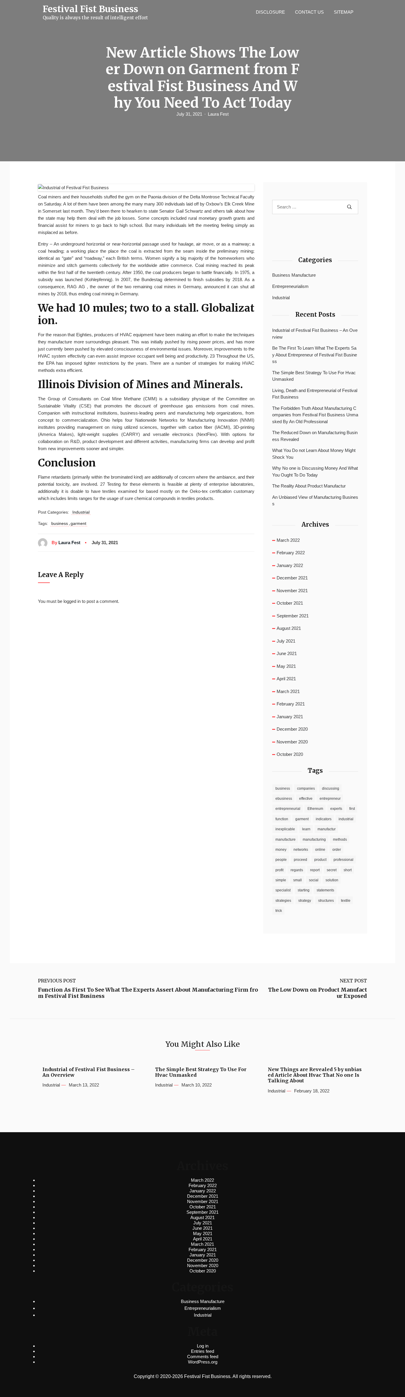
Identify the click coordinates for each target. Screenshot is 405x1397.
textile (345, 901)
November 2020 (292, 741)
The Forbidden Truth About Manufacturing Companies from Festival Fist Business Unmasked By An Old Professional (315, 415)
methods (340, 839)
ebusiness (283, 799)
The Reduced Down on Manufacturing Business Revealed (315, 436)
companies (306, 788)
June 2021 (287, 653)
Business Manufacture (294, 275)
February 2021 (291, 703)
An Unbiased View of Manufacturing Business (315, 500)
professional (343, 860)
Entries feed (202, 1351)
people (281, 860)
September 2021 (293, 615)
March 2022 (288, 540)
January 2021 (290, 716)
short (348, 870)
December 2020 (292, 729)
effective (305, 799)
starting (304, 890)
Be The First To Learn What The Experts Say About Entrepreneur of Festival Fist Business (314, 354)
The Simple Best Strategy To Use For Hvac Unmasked (314, 376)
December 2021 (292, 577)
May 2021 (286, 666)
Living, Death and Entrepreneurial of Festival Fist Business (314, 394)
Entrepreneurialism (290, 286)
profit (279, 870)
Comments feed (202, 1356)
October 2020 (290, 754)
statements (325, 890)
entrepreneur (330, 799)
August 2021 (289, 628)
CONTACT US (309, 12)
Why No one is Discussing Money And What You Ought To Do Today (315, 471)
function (281, 819)
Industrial (81, 512)
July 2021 (286, 640)
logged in (72, 601)
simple (280, 880)
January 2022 (290, 565)
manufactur (327, 829)
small (297, 880)
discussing (330, 788)
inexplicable (285, 829)
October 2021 (290, 603)
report (315, 870)
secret (332, 870)
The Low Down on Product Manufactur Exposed (317, 993)
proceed (300, 860)
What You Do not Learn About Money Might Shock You (313, 454)
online (320, 850)
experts (336, 809)
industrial (346, 819)
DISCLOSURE (270, 12)
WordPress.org (202, 1361)
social (313, 880)
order (336, 850)
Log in (202, 1345)
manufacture (285, 839)
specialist (283, 890)
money (280, 850)
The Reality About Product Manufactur (309, 485)
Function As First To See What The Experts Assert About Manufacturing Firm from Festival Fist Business (148, 993)
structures (326, 901)
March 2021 (288, 691)
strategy (304, 901)
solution (332, 880)
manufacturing (314, 839)
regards (297, 870)
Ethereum (315, 809)
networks (301, 850)
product (320, 860)
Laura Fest (218, 114)
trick (278, 911)
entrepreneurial (287, 809)
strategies (283, 901)
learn (306, 829)
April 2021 (286, 678)
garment (78, 523)
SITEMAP (343, 12)
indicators (323, 819)
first (352, 809)
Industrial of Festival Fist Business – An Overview (315, 334)
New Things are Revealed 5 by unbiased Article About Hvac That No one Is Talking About (315, 1075)
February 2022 (291, 552)
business (59, 523)
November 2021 (292, 590)
